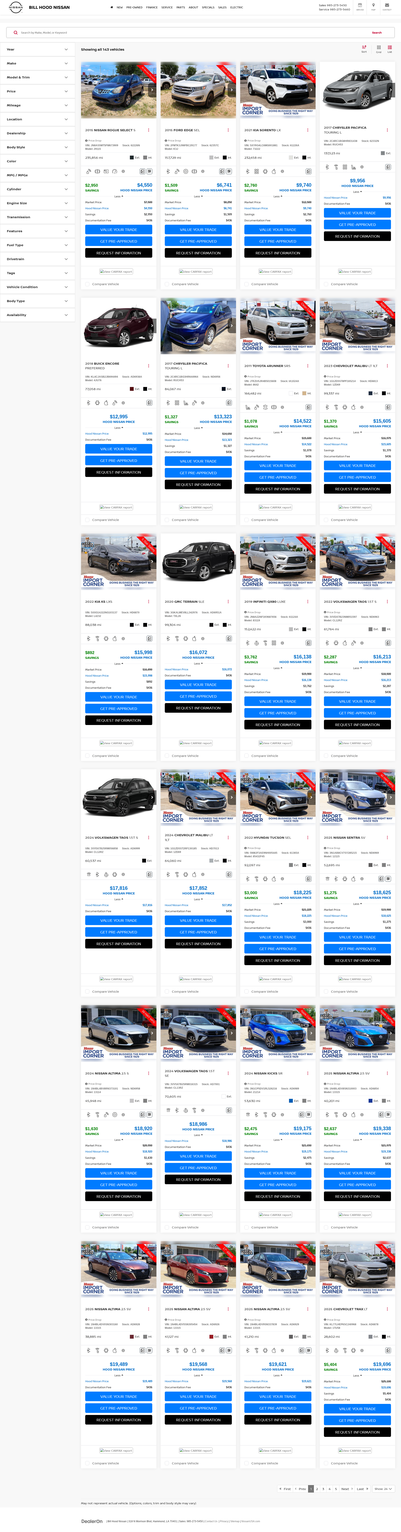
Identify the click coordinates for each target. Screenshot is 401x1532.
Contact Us (211, 1521)
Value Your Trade (118, 229)
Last (361, 1489)
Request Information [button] (118, 252)
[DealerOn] (92, 1521)
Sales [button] (222, 7)
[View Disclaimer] (123, 171)
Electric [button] (236, 7)
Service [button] (167, 7)
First (286, 1489)
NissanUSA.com (250, 1521)
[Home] (112, 7)
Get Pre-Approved (118, 241)
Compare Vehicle (105, 284)
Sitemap (235, 1521)
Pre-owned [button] (134, 7)
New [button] (120, 7)
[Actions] (148, 130)
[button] (152, 90)
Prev (301, 1489)
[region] (118, 211)
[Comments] (142, 171)
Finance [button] (152, 7)
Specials (208, 7)
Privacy (224, 1521)
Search (377, 32)
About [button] (193, 7)
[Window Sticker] (149, 171)
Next (346, 1489)
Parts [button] (180, 7)
